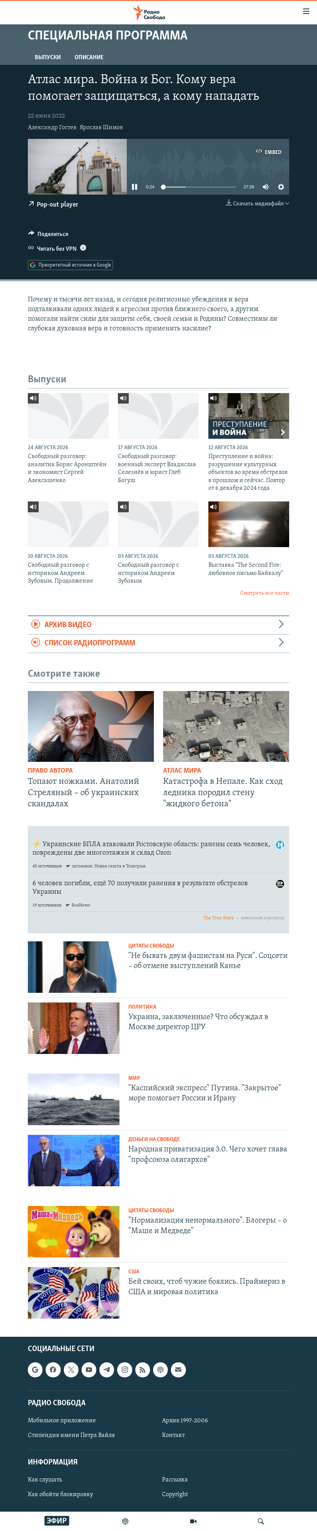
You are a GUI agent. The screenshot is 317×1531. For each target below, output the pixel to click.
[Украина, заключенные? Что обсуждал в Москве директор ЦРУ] (73, 1028)
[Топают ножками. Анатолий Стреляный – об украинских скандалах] (91, 726)
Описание (89, 58)
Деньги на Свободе (154, 1140)
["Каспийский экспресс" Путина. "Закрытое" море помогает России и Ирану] (73, 1099)
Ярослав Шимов (101, 128)
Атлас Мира (182, 771)
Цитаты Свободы (151, 946)
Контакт (173, 1435)
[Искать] (261, 1521)
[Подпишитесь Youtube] (89, 1370)
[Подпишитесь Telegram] (106, 1370)
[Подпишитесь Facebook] (53, 1370)
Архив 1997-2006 (185, 1421)
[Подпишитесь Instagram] (124, 1370)
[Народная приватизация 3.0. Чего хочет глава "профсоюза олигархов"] (73, 1160)
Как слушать (45, 1480)
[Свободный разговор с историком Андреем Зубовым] (158, 524)
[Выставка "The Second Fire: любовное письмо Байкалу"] (248, 524)
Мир (134, 1078)
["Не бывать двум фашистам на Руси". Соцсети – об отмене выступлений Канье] (73, 967)
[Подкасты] (160, 1370)
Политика (142, 1007)
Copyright (175, 1495)
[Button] (48, 236)
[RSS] (142, 1370)
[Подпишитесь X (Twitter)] (71, 1370)
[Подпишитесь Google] (35, 1370)
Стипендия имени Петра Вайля (71, 1435)
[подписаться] (178, 1370)
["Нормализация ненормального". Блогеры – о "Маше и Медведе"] (73, 1231)
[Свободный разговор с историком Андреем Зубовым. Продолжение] (68, 524)
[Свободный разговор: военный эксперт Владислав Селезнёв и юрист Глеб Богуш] (158, 416)
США (133, 1272)
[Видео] (193, 1521)
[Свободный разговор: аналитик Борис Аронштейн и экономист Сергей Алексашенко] (68, 416)
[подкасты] (125, 1521)
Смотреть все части (264, 593)
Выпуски (48, 58)
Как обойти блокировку (60, 1495)
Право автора (50, 771)
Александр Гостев (52, 128)
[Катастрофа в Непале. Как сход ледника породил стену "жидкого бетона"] (226, 726)
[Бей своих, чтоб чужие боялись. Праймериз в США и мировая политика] (73, 1293)
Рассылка (175, 1480)
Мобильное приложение (62, 1421)
